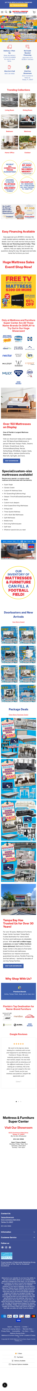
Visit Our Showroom (13, 955)
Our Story (25, 1320)
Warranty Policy (27, 1318)
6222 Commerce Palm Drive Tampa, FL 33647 (18, 1122)
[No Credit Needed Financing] (27, 42)
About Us (17, 1316)
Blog (32, 1320)
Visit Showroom (11, 450)
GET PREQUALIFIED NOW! (18, 5)
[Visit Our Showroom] (27, 62)
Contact (24, 1316)
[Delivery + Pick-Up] (9, 42)
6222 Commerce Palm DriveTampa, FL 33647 (10, 1208)
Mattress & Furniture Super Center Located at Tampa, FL (19, 1325)
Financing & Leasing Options (11, 1318)
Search (10, 1316)
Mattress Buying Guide (17, 1322)
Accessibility (16, 1320)
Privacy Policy (5, 1320)
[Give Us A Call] (9, 62)
